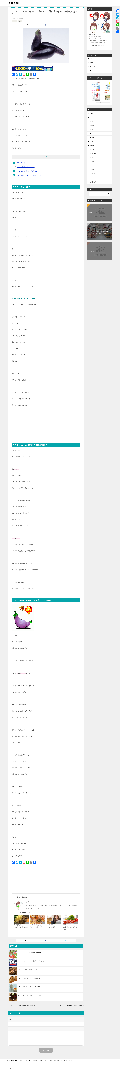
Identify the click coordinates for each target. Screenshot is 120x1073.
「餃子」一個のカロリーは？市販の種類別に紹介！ (30, 978)
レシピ (91, 141)
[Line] (118, 25)
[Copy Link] (118, 28)
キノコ (93, 149)
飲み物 (93, 174)
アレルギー (93, 113)
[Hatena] (118, 18)
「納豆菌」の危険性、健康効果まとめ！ (28, 969)
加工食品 (93, 153)
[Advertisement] (46, 425)
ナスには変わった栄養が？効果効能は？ (26, 171)
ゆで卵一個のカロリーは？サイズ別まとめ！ (29, 986)
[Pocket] (118, 21)
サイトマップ (93, 71)
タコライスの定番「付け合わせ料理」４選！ (37, 926)
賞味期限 (92, 145)
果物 (92, 125)
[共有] (118, 32)
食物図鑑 (13, 3)
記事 (90, 212)
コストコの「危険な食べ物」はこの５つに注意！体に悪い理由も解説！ (99, 232)
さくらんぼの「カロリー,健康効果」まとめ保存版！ (31, 952)
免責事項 (92, 63)
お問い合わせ (93, 58)
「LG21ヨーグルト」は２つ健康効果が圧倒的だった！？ (32, 961)
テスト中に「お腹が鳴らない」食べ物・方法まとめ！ (53, 926)
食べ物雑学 (93, 182)
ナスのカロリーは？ (21, 163)
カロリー (14, 21)
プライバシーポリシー (96, 67)
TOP (13, 1060)
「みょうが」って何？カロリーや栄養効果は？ (70, 1005)
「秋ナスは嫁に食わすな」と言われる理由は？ (28, 175)
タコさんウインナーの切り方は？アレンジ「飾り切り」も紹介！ (70, 927)
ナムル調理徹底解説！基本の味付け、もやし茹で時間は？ (21, 926)
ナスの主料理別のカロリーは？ (26, 167)
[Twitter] (118, 14)
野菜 (20, 21)
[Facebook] (118, 11)
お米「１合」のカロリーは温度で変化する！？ (29, 995)
